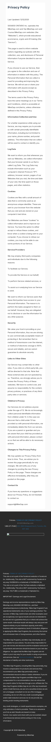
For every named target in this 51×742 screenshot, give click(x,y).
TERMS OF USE (21, 520)
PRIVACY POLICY (35, 520)
